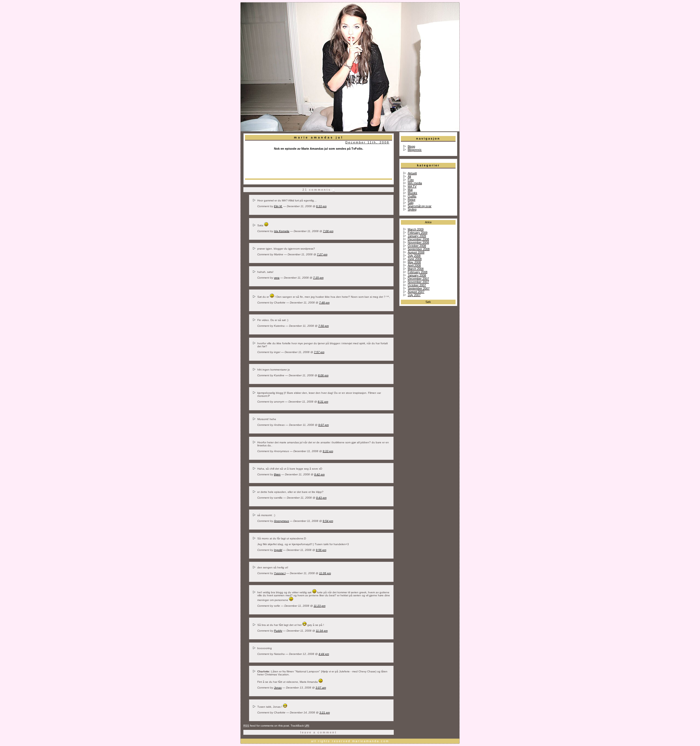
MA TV (412, 186)
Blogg (411, 146)
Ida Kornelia (281, 231)
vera (276, 277)
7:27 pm (322, 254)
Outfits (412, 196)
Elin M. (278, 206)
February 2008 (417, 272)
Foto (411, 179)
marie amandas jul (318, 137)
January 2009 (417, 236)
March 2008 (416, 268)
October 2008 (417, 245)
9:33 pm (328, 451)
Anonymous (281, 520)
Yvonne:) (279, 573)
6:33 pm (321, 206)
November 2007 (418, 282)
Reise (411, 199)
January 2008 (417, 275)
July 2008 (414, 255)
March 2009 (416, 229)
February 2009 (417, 232)
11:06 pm (325, 573)
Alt (409, 176)
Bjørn (277, 474)
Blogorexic (415, 149)
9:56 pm (321, 549)
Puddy (278, 630)
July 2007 (414, 295)
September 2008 (419, 249)
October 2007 (417, 285)
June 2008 (415, 259)
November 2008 (418, 242)
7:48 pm (324, 302)
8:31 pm (323, 401)
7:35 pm (318, 277)
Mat (410, 189)
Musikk (412, 193)
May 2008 (414, 262)
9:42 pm (319, 474)
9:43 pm (321, 497)
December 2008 (418, 239)
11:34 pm (322, 630)
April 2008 (414, 265)
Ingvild (278, 549)
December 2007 (418, 278)
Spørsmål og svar (419, 206)
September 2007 (419, 288)
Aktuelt (412, 173)
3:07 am (321, 687)
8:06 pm (323, 375)
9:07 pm (323, 424)
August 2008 (416, 252)
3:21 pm (324, 712)
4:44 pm (324, 653)
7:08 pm (328, 231)
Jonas (278, 687)
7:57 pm (319, 352)
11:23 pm (319, 605)
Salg (410, 202)
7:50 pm (323, 325)
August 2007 (416, 291)
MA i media (415, 183)
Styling (412, 209)
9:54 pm (328, 520)
